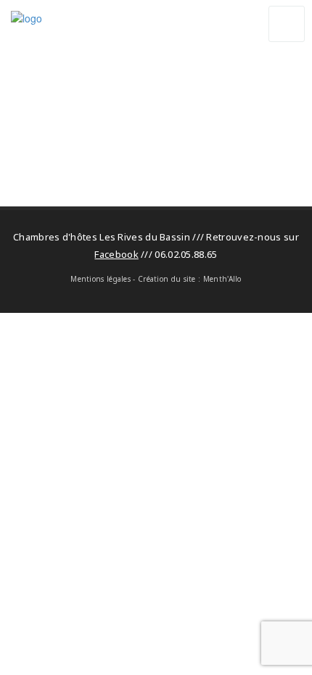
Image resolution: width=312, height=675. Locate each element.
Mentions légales (100, 279)
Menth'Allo (222, 279)
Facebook (116, 254)
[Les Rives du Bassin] (142, 36)
